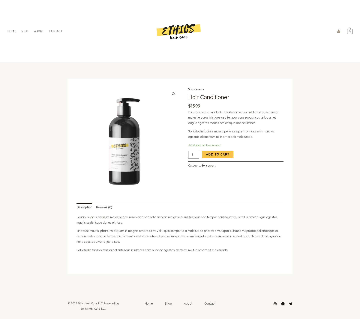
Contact (55, 31)
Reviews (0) (104, 207)
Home (11, 31)
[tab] (84, 207)
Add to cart (218, 154)
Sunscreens (196, 89)
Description (84, 207)
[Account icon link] (338, 31)
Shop (24, 31)
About (39, 31)
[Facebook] (283, 304)
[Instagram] (275, 304)
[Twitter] (290, 304)
